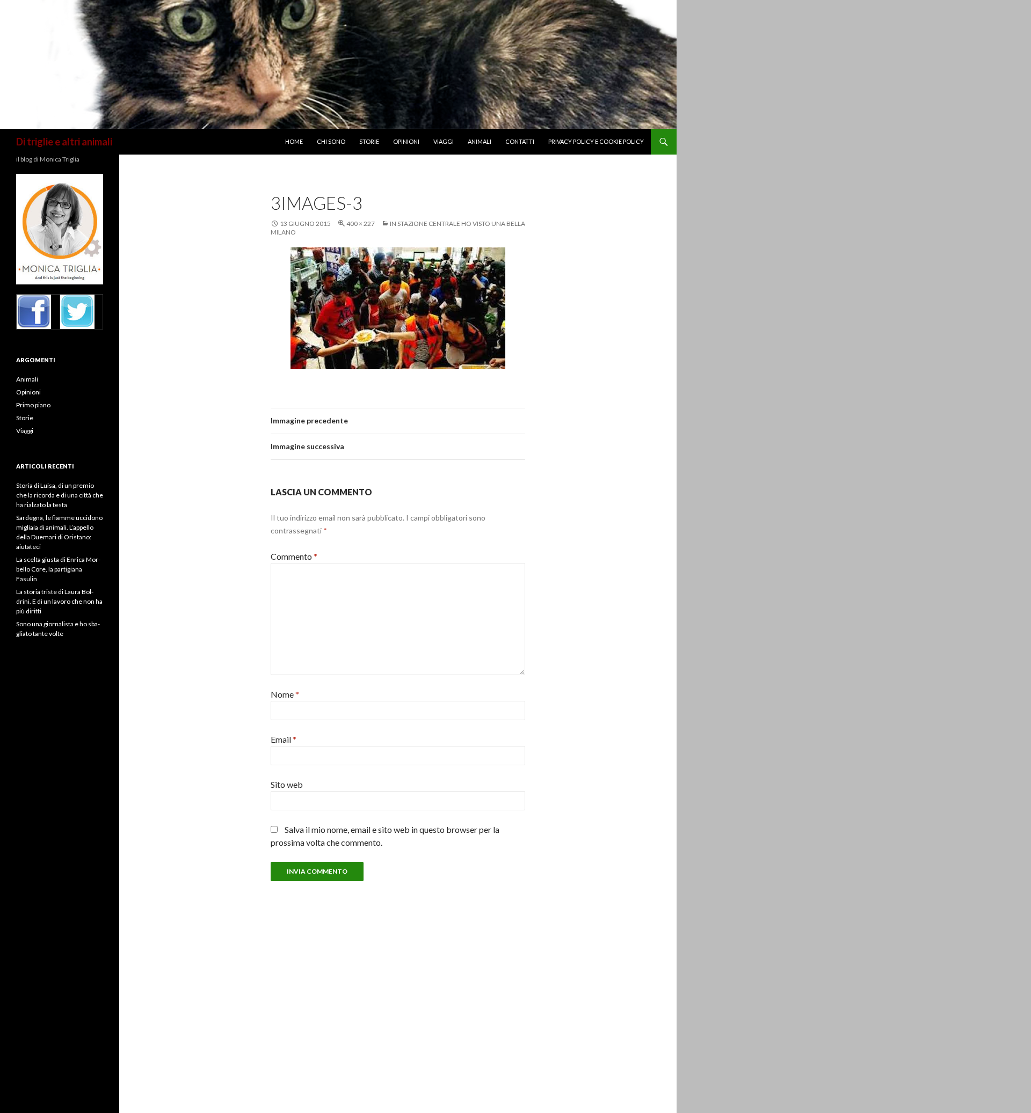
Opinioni (406, 141)
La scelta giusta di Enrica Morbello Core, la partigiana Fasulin (58, 569)
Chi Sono (331, 141)
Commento (294, 556)
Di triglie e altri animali (64, 142)
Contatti (519, 141)
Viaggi (443, 141)
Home (294, 141)
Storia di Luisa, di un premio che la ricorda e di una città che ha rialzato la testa (59, 495)
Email (283, 739)
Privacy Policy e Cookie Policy (596, 141)
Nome (285, 694)
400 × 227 (360, 223)
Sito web (287, 784)
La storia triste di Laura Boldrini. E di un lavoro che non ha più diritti (59, 601)
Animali (479, 141)
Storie (369, 141)
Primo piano (33, 405)
